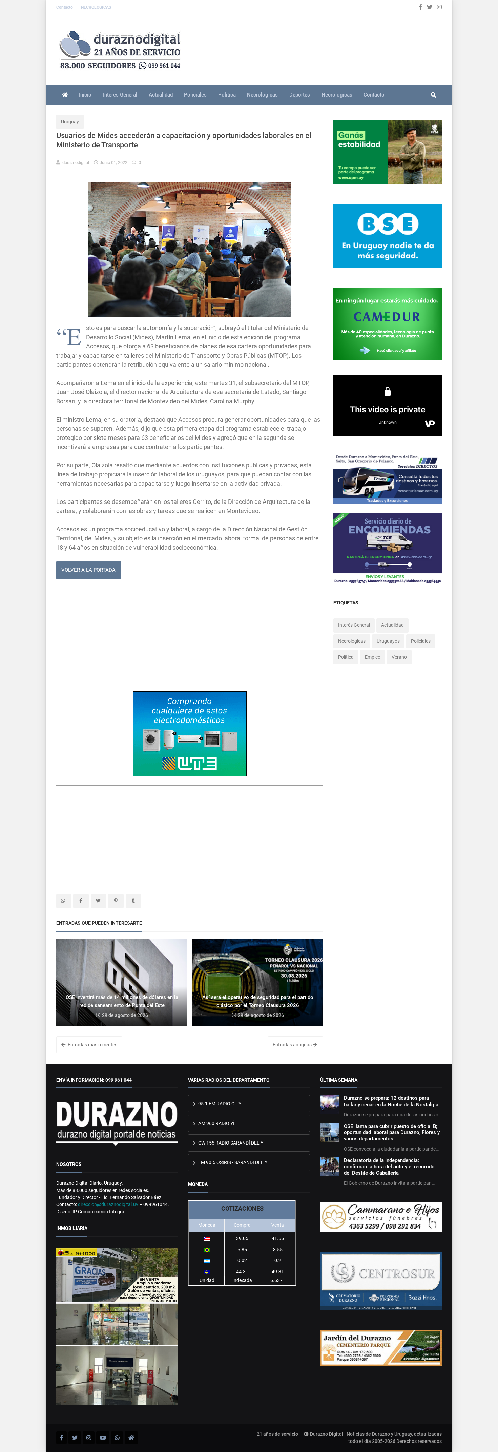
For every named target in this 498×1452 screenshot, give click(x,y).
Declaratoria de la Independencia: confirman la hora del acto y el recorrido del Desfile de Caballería (389, 1166)
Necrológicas (262, 95)
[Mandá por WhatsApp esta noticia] (63, 901)
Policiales (195, 95)
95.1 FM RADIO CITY (219, 1103)
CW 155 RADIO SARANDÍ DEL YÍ (231, 1143)
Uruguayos (388, 641)
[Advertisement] (189, 638)
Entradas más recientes (92, 1044)
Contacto (65, 7)
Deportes (299, 95)
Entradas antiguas (293, 1044)
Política (227, 95)
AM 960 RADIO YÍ (215, 1123)
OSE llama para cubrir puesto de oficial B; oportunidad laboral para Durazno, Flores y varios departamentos (392, 1132)
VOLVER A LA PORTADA (88, 570)
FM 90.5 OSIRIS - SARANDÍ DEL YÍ (233, 1162)
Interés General (120, 95)
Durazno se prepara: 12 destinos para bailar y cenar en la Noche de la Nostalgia (391, 1101)
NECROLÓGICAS (96, 7)
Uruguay (70, 121)
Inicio (85, 95)
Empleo (372, 657)
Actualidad (161, 95)
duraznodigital (75, 162)
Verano (399, 657)
